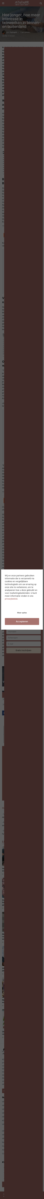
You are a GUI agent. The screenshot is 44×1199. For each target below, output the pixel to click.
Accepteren (22, 621)
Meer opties (22, 613)
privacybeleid (11, 599)
